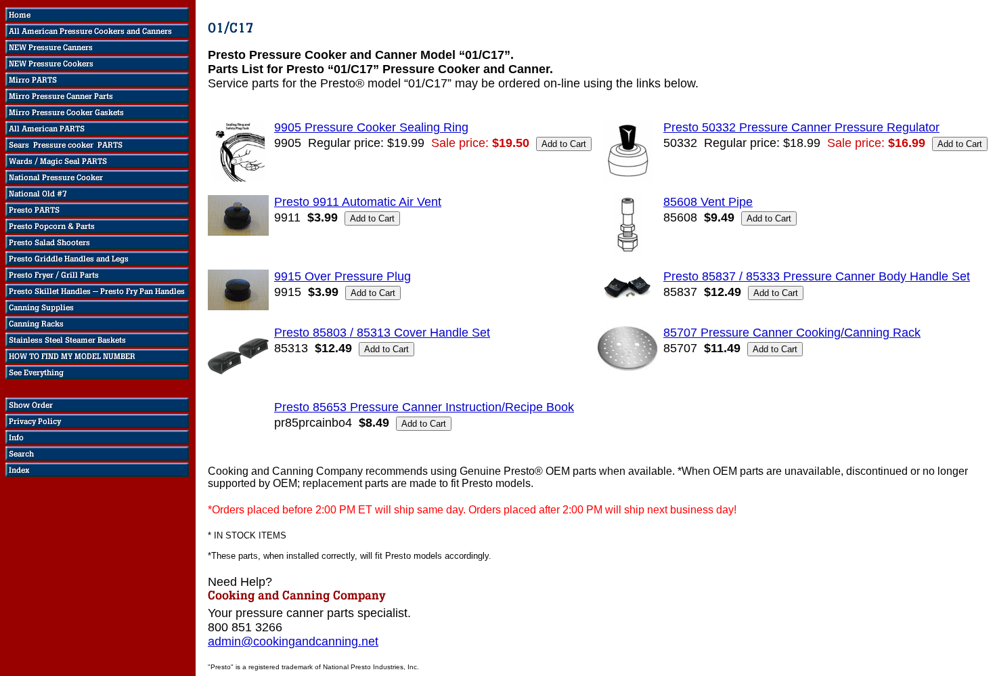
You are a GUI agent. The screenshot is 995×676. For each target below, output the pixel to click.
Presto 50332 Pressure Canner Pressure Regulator (801, 127)
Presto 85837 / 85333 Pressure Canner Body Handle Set (816, 276)
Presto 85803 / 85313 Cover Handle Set (382, 332)
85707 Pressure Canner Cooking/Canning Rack (792, 332)
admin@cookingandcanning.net (293, 641)
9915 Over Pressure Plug (342, 276)
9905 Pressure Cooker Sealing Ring (371, 127)
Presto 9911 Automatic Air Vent (357, 202)
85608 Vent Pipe (708, 202)
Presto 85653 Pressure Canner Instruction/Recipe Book (424, 407)
